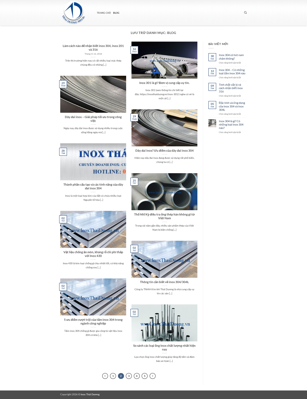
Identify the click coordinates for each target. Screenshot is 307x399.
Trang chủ (104, 12)
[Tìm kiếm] (245, 12)
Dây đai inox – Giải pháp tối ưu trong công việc (93, 119)
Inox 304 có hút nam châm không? (231, 56)
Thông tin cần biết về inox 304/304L (164, 282)
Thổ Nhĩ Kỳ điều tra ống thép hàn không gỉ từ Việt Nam (164, 216)
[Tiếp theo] (153, 376)
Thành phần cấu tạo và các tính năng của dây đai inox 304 (93, 186)
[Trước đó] (105, 376)
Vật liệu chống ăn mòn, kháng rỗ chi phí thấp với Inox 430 (93, 254)
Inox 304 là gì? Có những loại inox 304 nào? (231, 124)
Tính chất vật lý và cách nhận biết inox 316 (231, 88)
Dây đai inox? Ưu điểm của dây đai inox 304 (164, 150)
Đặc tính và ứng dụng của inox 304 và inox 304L (232, 106)
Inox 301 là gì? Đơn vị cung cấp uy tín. (164, 83)
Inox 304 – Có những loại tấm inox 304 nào (232, 71)
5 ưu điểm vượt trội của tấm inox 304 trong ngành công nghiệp (93, 321)
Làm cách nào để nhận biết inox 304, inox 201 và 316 (93, 48)
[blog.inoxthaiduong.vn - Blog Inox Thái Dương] (75, 12)
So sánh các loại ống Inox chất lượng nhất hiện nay (164, 347)
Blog (116, 12)
